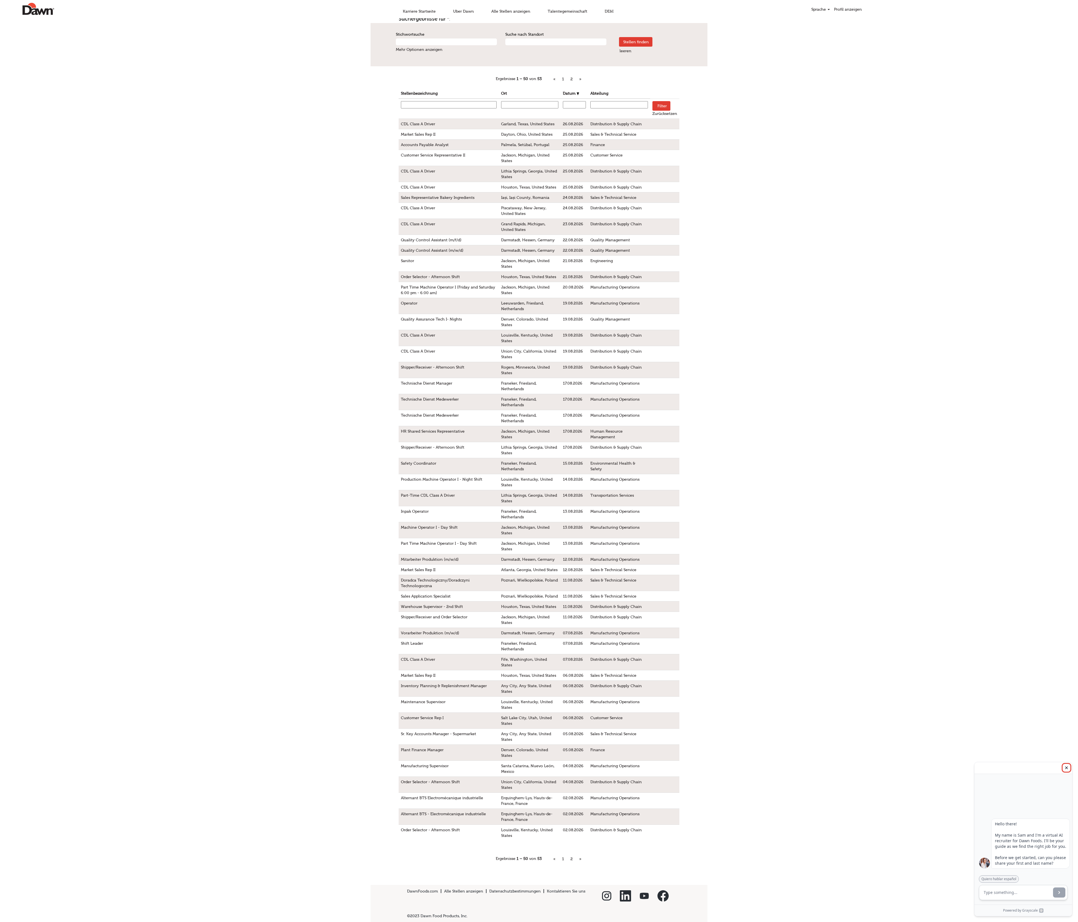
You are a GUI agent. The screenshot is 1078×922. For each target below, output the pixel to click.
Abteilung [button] (599, 93)
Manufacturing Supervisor (425, 766)
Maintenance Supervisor (423, 702)
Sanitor (407, 260)
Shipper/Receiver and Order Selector (434, 617)
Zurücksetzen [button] (664, 113)
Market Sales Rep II (418, 134)
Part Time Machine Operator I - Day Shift (439, 543)
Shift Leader (412, 643)
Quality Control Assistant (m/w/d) (432, 250)
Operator (409, 303)
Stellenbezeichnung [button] (419, 93)
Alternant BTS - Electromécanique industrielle (443, 814)
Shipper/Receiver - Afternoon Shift (432, 367)
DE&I (609, 11)
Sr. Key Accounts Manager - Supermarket (438, 734)
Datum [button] (570, 93)
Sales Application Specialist (426, 596)
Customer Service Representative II (433, 155)
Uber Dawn (463, 11)
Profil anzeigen (848, 9)
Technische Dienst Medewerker (430, 399)
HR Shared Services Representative (433, 431)
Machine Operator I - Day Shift (429, 527)
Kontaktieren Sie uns (566, 891)
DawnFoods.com (422, 891)
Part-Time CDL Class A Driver (428, 495)
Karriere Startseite (419, 11)
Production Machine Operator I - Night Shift (441, 479)
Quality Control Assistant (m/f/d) (431, 240)
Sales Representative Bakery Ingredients (437, 197)
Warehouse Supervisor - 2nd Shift (432, 606)
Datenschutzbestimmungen (515, 891)
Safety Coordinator (418, 463)
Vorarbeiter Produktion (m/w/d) (430, 633)
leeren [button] (625, 51)
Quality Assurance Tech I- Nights (431, 319)
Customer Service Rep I (422, 718)
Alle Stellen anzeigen (510, 11)
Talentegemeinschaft (567, 11)
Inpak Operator (415, 511)
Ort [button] (504, 93)
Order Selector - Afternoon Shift (430, 276)
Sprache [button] (819, 9)
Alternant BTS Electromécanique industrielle (442, 798)
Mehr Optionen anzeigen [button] (419, 49)
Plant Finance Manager (422, 750)
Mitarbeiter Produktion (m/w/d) (430, 559)
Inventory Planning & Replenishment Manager (444, 685)
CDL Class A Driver (418, 124)
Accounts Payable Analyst (425, 144)
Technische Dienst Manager (426, 383)
